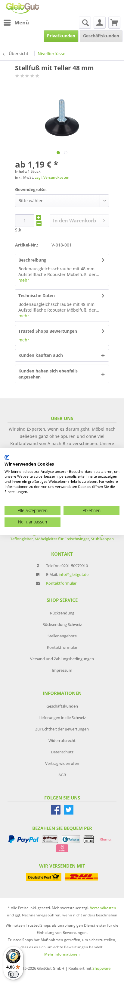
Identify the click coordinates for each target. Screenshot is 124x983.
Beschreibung (32, 260)
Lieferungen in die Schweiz (62, 717)
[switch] (13, 974)
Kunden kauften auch (40, 355)
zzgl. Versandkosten (52, 177)
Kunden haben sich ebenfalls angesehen (48, 374)
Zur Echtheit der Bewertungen (62, 729)
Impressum (62, 670)
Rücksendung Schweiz (62, 624)
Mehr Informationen (62, 954)
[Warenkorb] (114, 23)
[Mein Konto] (100, 23)
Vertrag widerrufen (62, 763)
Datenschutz (62, 752)
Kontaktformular (61, 583)
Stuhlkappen (102, 539)
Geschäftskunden (62, 706)
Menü (21, 22)
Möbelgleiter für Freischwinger (62, 539)
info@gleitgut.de (73, 574)
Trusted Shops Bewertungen (47, 331)
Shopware (101, 968)
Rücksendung (62, 613)
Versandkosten (103, 907)
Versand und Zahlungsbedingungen (62, 658)
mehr (23, 280)
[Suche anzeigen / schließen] (85, 23)
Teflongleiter (21, 539)
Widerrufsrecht (62, 740)
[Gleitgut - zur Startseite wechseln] (22, 8)
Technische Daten (36, 295)
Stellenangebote (62, 636)
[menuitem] (16, 23)
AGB (62, 774)
